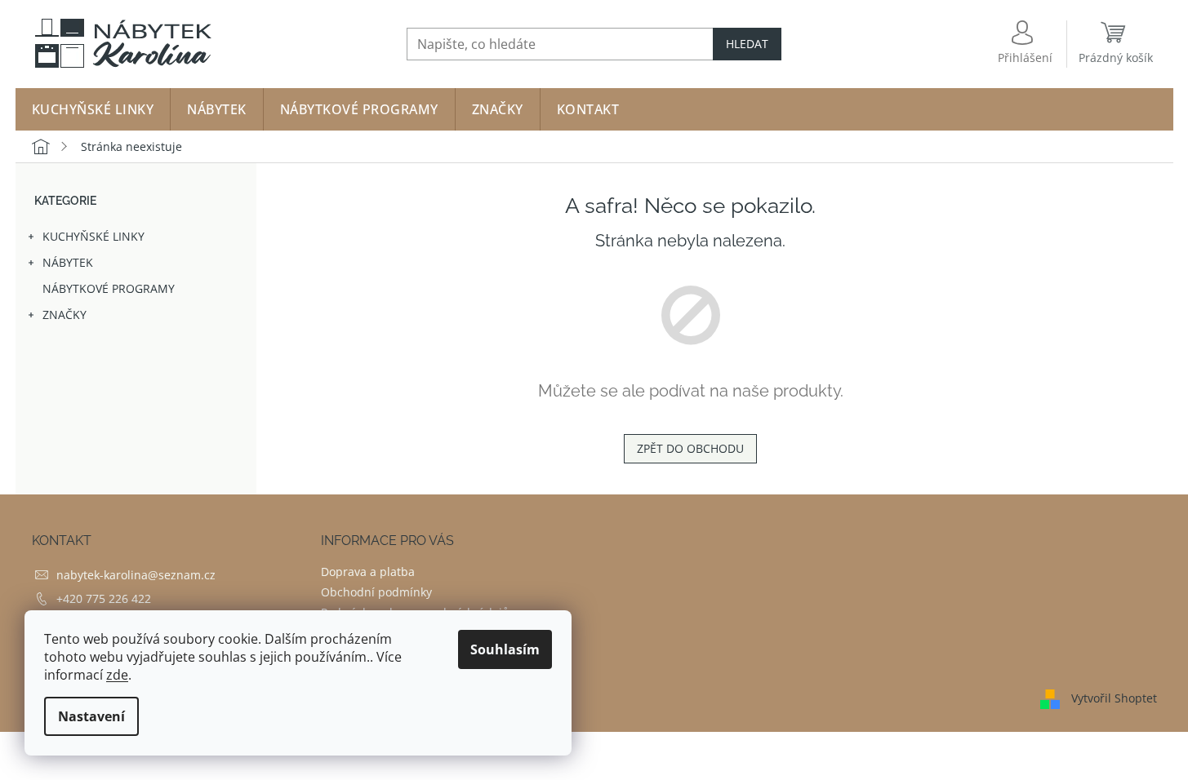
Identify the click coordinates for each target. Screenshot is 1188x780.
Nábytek (67, 262)
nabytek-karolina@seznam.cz (136, 575)
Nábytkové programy (108, 288)
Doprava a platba (368, 571)
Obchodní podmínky (376, 592)
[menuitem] (93, 109)
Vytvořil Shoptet (1114, 697)
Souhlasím (505, 649)
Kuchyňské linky (93, 236)
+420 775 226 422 (103, 598)
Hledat (747, 43)
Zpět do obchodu (690, 448)
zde (117, 675)
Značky (64, 314)
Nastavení (91, 716)
